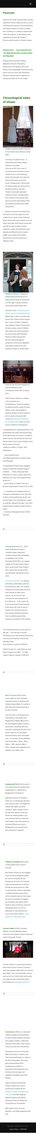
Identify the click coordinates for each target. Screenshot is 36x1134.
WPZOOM (23, 1129)
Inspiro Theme (13, 1129)
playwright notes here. (22, 982)
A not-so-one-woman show (14, 581)
